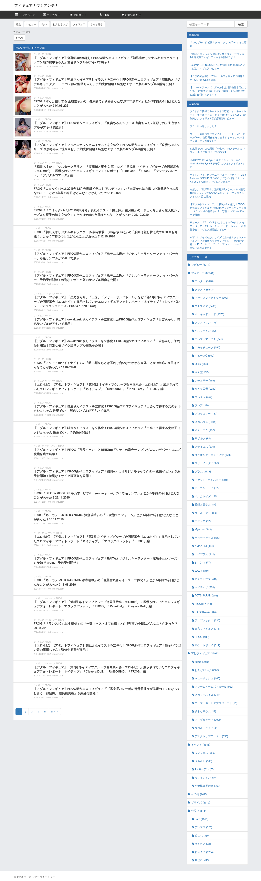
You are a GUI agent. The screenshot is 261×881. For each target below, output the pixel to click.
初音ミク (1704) (204, 852)
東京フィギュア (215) (207, 629)
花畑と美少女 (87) (205, 504)
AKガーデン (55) (204, 769)
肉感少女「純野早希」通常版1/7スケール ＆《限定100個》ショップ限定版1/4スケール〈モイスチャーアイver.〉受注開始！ (218, 192)
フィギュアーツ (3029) (208, 719)
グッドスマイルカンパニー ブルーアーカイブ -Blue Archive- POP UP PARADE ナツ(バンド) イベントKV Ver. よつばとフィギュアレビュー (218, 178)
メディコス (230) (205, 446)
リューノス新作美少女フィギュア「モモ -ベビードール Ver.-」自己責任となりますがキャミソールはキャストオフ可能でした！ (217, 137)
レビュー (31, 24)
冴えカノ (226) (203, 844)
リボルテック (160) (206, 728)
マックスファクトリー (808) (211, 297)
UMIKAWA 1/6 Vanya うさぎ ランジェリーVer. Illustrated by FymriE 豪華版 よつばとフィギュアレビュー (217, 163)
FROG (19, 37)
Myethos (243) (203, 529)
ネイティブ (50, 162)
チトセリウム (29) (205, 711)
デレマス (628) (203, 827)
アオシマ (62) (203, 521)
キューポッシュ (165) (207, 678)
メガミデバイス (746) (207, 695)
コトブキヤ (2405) (205, 306)
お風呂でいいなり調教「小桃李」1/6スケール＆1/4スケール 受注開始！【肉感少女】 (218, 150)
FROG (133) (202, 637)
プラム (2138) (203, 471)
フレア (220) (202, 405)
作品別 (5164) (199, 810)
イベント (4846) (200, 744)
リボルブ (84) (203, 438)
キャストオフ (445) (206, 579)
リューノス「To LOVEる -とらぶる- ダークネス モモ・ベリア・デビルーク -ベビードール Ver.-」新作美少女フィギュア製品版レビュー (218, 226)
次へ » (54, 711)
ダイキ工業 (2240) (205, 388)
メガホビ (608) (203, 761)
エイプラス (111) (205, 554)
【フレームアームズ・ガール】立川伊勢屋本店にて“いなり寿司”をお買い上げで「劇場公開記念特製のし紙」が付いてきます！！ (218, 90)
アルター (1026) (204, 281)
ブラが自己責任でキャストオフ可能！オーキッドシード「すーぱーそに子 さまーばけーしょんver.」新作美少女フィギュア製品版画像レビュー (218, 114)
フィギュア (79, 24)
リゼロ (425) (202, 860)
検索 (241, 24)
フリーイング (51, 446)
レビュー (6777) (200, 264)
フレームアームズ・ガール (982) (214, 686)
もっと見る (96, 24)
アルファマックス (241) (209, 339)
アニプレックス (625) (207, 620)
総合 (18, 24)
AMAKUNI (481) (204, 546)
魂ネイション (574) (206, 777)
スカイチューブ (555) (207, 347)
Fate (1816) (201, 819)
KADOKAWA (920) (206, 612)
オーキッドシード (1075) (209, 314)
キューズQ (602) (204, 355)
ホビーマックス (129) (207, 538)
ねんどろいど (60, 24)
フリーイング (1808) (207, 463)
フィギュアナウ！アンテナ (36, 5)
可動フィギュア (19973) (205, 653)
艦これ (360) (202, 835)
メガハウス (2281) (205, 422)
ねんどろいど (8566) (207, 670)
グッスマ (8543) (204, 289)
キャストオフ (51, 619)
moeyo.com (58, 66)
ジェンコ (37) (203, 562)
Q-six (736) (201, 364)
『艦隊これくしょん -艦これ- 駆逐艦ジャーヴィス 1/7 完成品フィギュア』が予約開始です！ (217, 55)
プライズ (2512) (200, 802)
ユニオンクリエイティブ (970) (213, 455)
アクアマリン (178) (206, 322)
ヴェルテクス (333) (206, 513)
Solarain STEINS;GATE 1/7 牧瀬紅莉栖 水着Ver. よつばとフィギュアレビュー (217, 66)
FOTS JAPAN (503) (206, 595)
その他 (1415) (199, 794)
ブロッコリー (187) (206, 413)
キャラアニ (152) (205, 430)
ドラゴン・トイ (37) (207, 488)
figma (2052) (202, 662)
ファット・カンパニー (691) (211, 480)
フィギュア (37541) (202, 273)
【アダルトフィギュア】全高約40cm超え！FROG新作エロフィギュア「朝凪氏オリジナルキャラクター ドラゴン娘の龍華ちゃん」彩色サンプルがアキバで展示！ (218, 209)
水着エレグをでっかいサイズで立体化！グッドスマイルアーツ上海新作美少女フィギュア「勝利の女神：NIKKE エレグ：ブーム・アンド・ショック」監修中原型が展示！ (218, 242)
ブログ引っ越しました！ (203, 126)
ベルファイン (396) (206, 330)
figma (44, 24)
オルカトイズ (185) (206, 496)
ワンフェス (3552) (205, 753)
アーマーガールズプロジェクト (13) (216, 703)
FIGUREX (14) (203, 604)
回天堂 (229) (202, 372)
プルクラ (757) (203, 397)
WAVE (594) (202, 571)
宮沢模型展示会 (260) (207, 786)
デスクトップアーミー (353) (211, 736)
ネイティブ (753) (205, 587)
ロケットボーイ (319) (207, 645)
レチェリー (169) (205, 380)
